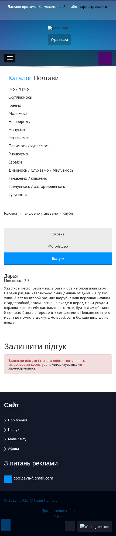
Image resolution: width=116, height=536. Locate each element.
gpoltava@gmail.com (33, 478)
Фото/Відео (58, 246)
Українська (59, 39)
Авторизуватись (64, 364)
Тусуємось (17, 194)
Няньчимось (19, 137)
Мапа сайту (17, 439)
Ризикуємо (18, 154)
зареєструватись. (22, 368)
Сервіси (15, 162)
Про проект (17, 420)
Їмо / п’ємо (18, 89)
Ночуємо (16, 129)
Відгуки (58, 258)
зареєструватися (93, 6)
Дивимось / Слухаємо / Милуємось (40, 170)
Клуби (68, 213)
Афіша (13, 448)
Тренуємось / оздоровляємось (36, 186)
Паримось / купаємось (29, 145)
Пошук (13, 429)
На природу (19, 121)
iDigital (58, 515)
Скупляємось (20, 97)
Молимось (18, 113)
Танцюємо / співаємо (27, 178)
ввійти (64, 6)
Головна (10, 213)
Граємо (14, 105)
